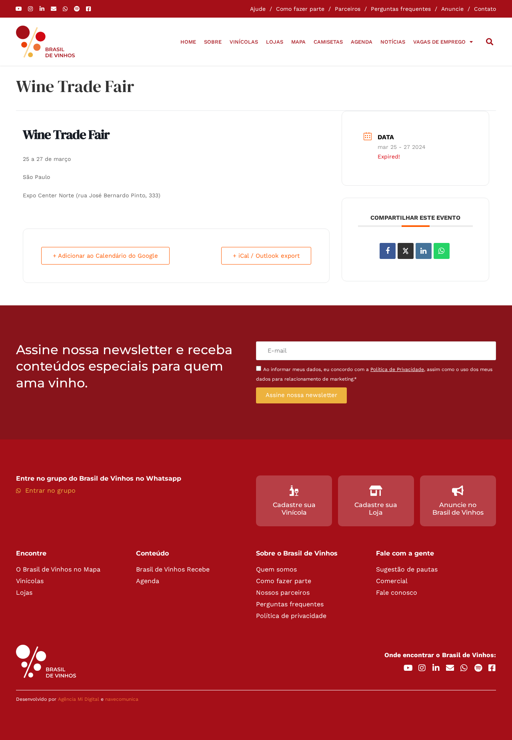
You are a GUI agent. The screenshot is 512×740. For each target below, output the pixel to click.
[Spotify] (77, 9)
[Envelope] (53, 9)
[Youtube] (19, 9)
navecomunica (121, 699)
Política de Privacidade (397, 369)
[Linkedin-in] (42, 9)
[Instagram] (30, 9)
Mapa (298, 42)
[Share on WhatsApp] (442, 251)
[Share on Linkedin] (424, 251)
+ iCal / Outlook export (266, 255)
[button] (489, 41)
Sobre (213, 42)
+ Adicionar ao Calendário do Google (105, 255)
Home (188, 42)
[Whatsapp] (65, 9)
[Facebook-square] (88, 9)
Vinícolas (244, 42)
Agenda (361, 42)
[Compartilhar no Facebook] (388, 251)
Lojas (274, 42)
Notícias (392, 42)
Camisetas (328, 42)
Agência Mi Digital (78, 699)
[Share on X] (406, 251)
